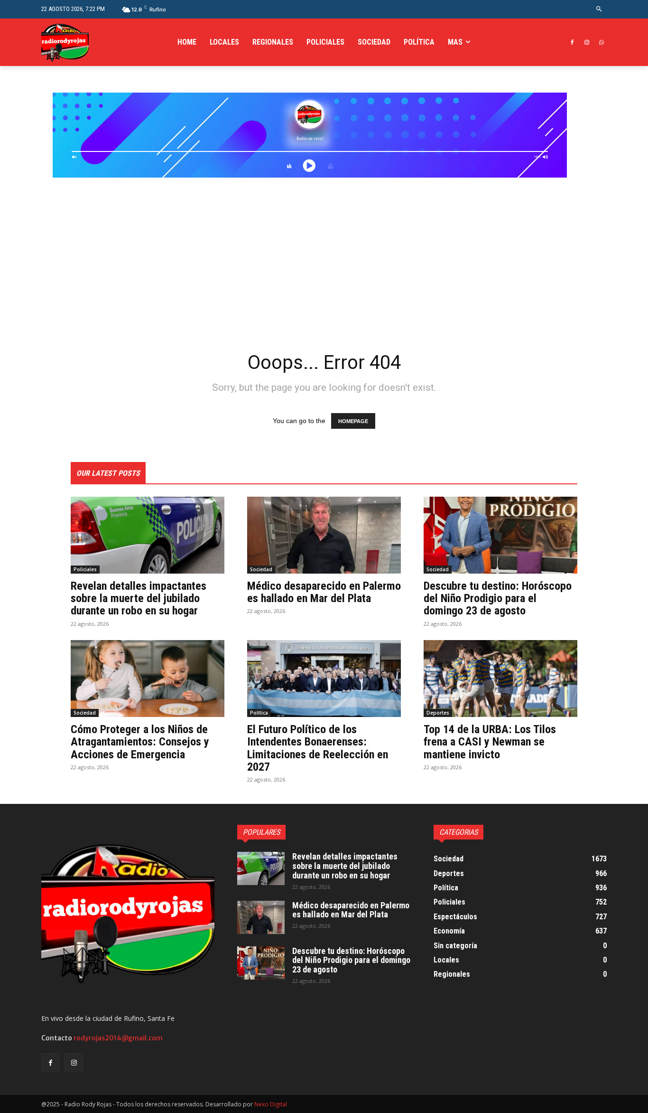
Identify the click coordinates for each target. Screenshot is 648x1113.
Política (259, 712)
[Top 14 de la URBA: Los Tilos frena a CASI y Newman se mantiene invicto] (500, 678)
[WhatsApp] (601, 42)
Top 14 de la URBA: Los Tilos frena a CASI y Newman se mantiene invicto (490, 742)
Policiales (85, 569)
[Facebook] (572, 42)
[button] (599, 9)
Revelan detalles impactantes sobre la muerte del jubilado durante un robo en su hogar (138, 598)
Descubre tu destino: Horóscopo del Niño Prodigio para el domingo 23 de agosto (498, 598)
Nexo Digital (270, 1104)
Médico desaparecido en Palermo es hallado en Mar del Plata (324, 592)
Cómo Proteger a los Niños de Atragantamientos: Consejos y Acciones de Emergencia (140, 742)
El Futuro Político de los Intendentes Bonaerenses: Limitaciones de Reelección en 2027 (317, 748)
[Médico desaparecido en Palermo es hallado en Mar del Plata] (324, 535)
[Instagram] (586, 42)
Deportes (437, 712)
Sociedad (261, 569)
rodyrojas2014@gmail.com (118, 1038)
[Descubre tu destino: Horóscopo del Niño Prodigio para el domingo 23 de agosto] (500, 535)
